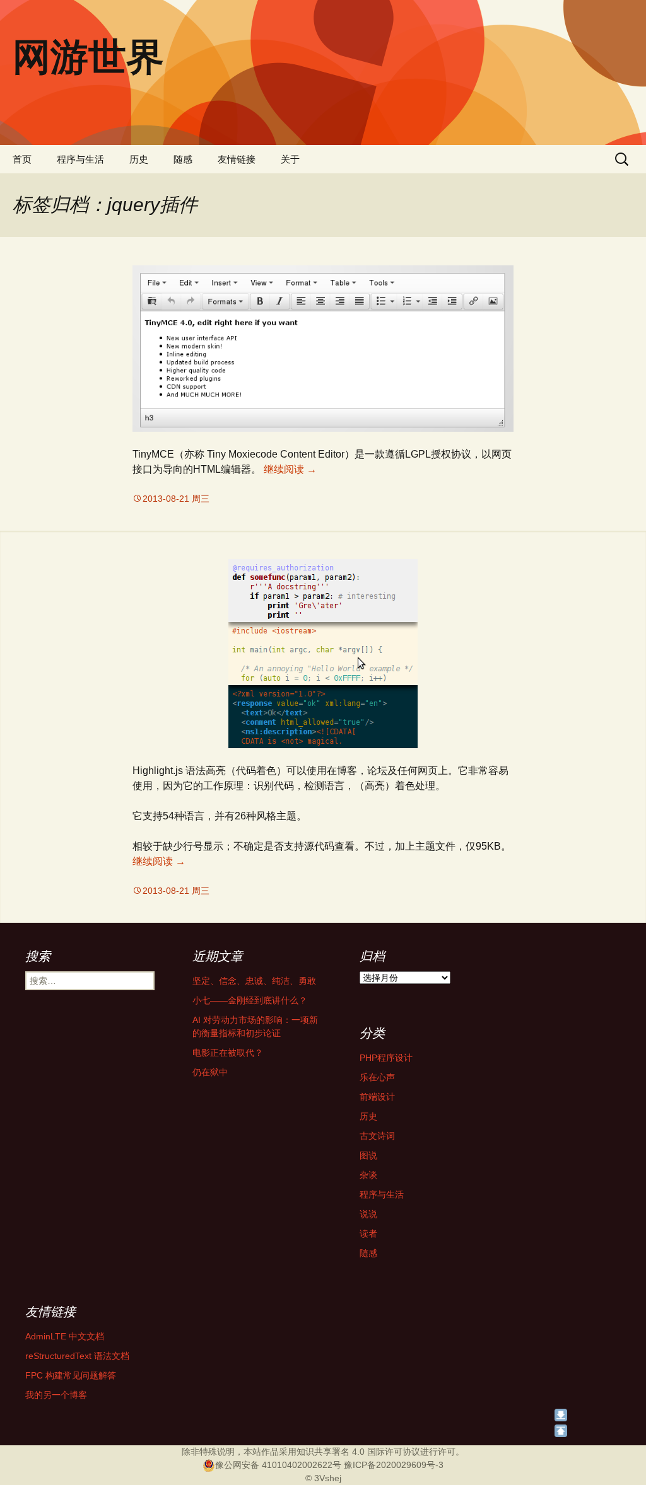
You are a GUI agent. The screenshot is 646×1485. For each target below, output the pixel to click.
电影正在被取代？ (227, 1053)
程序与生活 (80, 159)
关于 (290, 159)
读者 (368, 1233)
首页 (22, 159)
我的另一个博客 (56, 1395)
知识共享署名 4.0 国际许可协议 (358, 1452)
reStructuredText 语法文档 (77, 1356)
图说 (368, 1155)
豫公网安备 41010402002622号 (278, 1465)
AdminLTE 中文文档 (64, 1336)
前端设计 (377, 1097)
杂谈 (368, 1175)
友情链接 (236, 159)
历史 (138, 159)
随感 (182, 159)
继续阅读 (290, 469)
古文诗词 (377, 1136)
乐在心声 (377, 1077)
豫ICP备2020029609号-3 (393, 1465)
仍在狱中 (210, 1072)
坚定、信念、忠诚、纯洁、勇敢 (254, 981)
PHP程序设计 (386, 1058)
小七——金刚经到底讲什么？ (249, 1000)
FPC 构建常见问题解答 (70, 1375)
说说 (368, 1214)
